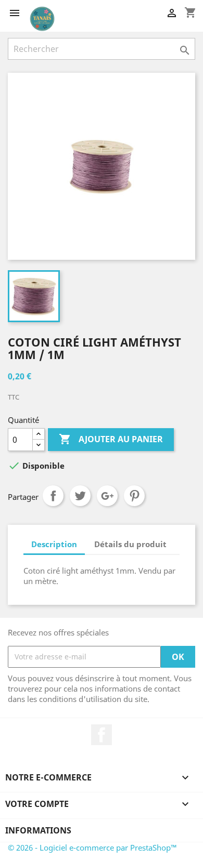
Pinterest (134, 495)
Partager (53, 495)
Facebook (101, 734)
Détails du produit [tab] (130, 544)
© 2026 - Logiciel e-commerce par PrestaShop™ (92, 847)
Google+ (107, 495)
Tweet (80, 495)
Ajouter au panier (111, 439)
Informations (38, 830)
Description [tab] (54, 544)
